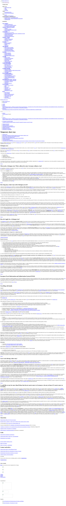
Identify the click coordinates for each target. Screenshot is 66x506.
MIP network (27, 361)
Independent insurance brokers (9, 55)
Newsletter (6, 10)
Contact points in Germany (9, 85)
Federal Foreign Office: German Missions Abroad (8, 449)
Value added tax (5, 46)
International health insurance (9, 36)
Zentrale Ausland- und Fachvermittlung (6, 454)
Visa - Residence (5, 23)
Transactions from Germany (9, 50)
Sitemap (1, 475)
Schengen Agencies (5, 124)
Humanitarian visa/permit (6, 128)
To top (1, 163)
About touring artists (8, 7)
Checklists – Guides (24, 109)
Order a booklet (35, 109)
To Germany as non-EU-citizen (10, 26)
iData (18, 228)
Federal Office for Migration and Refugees (7, 434)
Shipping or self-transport (9, 39)
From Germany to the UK (9, 95)
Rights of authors (7, 57)
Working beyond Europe (9, 35)
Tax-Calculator (4, 109)
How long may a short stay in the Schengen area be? (11, 136)
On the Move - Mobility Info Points (10, 80)
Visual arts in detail (8, 88)
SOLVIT (31, 340)
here (38, 178)
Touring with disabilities (50, 106)
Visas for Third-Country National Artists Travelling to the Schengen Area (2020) (24, 309)
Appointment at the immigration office (8, 126)
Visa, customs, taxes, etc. (9, 65)
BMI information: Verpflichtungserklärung (7, 430)
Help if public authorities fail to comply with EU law (14, 344)
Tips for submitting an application (10, 75)
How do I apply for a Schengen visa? (8, 137)
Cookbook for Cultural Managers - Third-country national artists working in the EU (27, 362)
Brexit (3, 91)
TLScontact (48, 227)
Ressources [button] (4, 108)
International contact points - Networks (9, 79)
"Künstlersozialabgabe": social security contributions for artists (15, 33)
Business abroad (7, 43)
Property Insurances (8, 53)
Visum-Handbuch (50, 375)
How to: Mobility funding (6, 73)
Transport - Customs (6, 37)
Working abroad (7, 30)
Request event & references (9, 15)
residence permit (26, 381)
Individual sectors (7, 62)
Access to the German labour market (10, 29)
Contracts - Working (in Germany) (8, 27)
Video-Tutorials (18, 109)
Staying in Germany (8, 63)
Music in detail (7, 86)
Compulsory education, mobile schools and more (12, 70)
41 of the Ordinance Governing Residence (36, 174)
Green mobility (30, 109)
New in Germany (5, 84)
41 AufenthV (21, 396)
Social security (4, 31)
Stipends (6, 44)
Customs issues (7, 38)
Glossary (8, 109)
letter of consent (17, 292)
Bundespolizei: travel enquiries (5, 438)
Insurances (41, 106)
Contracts (6, 28)
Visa (8, 143)
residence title (40, 161)
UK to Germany (7, 93)
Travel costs (6, 45)
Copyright (4, 56)
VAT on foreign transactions (9, 48)
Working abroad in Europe (9, 34)
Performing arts (7, 89)
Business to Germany (8, 42)
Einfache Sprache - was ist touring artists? (11, 17)
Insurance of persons (8, 54)
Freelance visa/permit (5, 127)
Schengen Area (20, 289)
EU (2, 142)
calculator (53, 187)
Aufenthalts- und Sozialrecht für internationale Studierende (19, 425)
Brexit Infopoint (7, 92)
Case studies (7, 72)
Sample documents (13, 109)
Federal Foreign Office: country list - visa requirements (9, 436)
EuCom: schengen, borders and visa (6, 441)
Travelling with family (6, 68)
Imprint (1, 476)
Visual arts (6, 87)
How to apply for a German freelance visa (13, 423)
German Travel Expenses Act (9, 76)
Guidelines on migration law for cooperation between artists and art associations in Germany (25, 310)
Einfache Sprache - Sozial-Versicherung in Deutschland (14, 18)
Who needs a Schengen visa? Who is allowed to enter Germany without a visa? (15, 135)
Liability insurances (8, 52)
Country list (6, 82)
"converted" (56, 388)
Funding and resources (8, 67)
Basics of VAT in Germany (9, 47)
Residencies (6, 78)
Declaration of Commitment (7, 129)
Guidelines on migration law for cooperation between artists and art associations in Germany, (15, 426)
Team (5, 8)
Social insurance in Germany (9, 32)
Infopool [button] (3, 105)
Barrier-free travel (7, 64)
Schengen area (4, 134)
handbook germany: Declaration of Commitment (8, 428)
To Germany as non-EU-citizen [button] (7, 121)
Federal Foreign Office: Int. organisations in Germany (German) (10, 451)
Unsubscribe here (3, 459)
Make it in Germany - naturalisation (6, 445)
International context (8, 59)
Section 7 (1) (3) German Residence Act (55, 408)
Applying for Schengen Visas (28, 308)
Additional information (4, 237)
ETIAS (39, 290)
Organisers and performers (9, 58)
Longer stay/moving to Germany (7, 125)
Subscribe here (24, 458)
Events (6, 14)
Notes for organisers (8, 66)
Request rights (7, 60)
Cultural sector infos (8, 96)
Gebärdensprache (7, 19)
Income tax (4, 41)
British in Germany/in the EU (9, 94)
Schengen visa (18, 142)
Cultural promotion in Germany (10, 77)
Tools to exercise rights (8, 61)
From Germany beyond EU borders (10, 25)
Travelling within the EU (9, 24)
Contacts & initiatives (8, 71)
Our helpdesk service (8, 12)
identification (48, 292)
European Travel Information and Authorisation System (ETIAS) (13, 138)
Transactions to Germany (9, 49)
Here (1, 465)
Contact (6, 9)
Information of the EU (8, 83)
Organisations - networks (9, 81)
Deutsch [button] (3, 113)
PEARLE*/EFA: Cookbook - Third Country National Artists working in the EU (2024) (14, 421)
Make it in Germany (3, 443)
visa (12, 142)
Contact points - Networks (12, 107)
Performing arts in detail (8, 90)
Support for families (8, 69)
